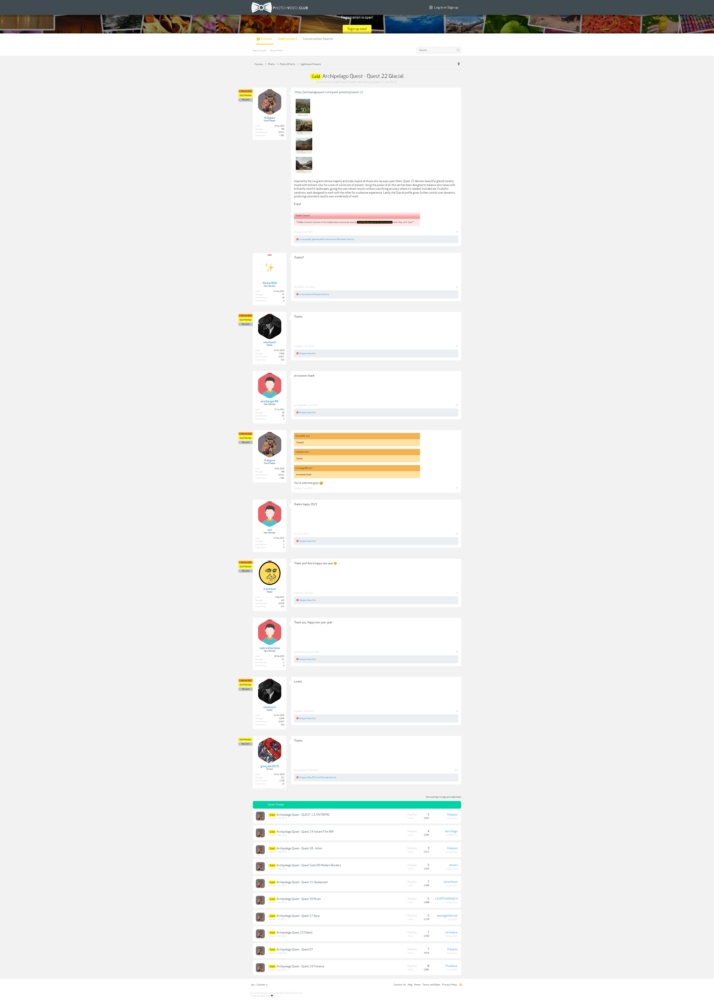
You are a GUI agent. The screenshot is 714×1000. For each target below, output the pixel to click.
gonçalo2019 (300, 770)
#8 (457, 652)
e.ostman (298, 593)
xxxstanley (304, 294)
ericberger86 (300, 405)
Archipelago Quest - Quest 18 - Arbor (299, 848)
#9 (457, 711)
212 (282, 777)
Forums (266, 39)
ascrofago (451, 831)
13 (283, 784)
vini (295, 534)
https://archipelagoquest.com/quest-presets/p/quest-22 (329, 92)
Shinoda (324, 777)
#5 (457, 488)
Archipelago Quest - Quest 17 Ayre (297, 916)
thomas (328, 239)
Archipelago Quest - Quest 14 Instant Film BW (305, 832)
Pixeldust (451, 966)
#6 (457, 534)
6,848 (281, 353)
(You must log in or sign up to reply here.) (443, 797)
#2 (457, 287)
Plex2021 (312, 777)
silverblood (450, 882)
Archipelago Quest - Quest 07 (294, 949)
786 (282, 129)
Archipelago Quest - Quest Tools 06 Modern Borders (308, 865)
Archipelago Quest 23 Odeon (294, 932)
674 (282, 607)
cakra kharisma (301, 652)
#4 (457, 405)
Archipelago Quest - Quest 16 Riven (298, 899)
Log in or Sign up (446, 7)
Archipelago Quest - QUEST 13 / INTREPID (302, 815)
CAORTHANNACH (446, 899)
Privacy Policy (449, 984)
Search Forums (259, 50)
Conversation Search (318, 39)
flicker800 (299, 287)
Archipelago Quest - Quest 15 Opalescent (302, 882)
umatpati (298, 346)
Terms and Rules (431, 984)
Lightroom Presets (345, 82)
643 (282, 360)
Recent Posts (276, 50)
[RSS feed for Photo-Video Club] (461, 984)
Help (410, 984)
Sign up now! (357, 29)
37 (283, 294)
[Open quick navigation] (458, 64)
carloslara (451, 932)
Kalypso (376, 82)
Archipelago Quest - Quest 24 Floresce (300, 966)
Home (417, 984)
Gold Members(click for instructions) (375, 222)
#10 (456, 770)
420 (282, 600)
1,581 (281, 135)
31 (283, 659)
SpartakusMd (317, 239)
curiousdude (305, 239)
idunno (453, 865)
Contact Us (400, 984)
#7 (457, 593)
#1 (457, 232)
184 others (341, 239)
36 (283, 413)
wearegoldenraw (447, 916)
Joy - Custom (258, 984)
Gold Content (287, 39)
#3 (457, 346)
